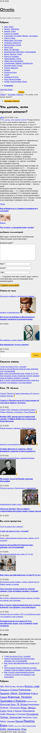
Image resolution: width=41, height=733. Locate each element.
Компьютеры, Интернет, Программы (20, 52)
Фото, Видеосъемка (12, 79)
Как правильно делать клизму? (11, 340)
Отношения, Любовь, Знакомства (18, 63)
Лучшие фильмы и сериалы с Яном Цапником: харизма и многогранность (18, 450)
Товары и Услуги (11, 77)
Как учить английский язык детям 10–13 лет (19, 373)
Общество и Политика (13, 61)
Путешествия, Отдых (13, 65)
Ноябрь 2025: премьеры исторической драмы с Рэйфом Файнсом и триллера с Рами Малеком (18, 410)
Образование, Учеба (12, 59)
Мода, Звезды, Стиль (13, 54)
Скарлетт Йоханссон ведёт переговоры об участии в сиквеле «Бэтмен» (19, 401)
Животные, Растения (13, 40)
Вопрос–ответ (10, 31)
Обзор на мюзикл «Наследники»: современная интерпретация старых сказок (20, 510)
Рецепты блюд (10, 72)
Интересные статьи (12, 45)
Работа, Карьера (11, 68)
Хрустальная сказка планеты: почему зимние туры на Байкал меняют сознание (19, 377)
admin (2, 117)
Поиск (2, 351)
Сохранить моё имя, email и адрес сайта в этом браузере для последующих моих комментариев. (19, 278)
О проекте (8, 85)
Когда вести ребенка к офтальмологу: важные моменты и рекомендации (17, 318)
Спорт (6, 75)
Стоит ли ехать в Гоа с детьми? (13, 366)
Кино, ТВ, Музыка (11, 49)
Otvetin (7, 10)
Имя (2, 264)
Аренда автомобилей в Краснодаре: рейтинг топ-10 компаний (16, 546)
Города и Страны (11, 33)
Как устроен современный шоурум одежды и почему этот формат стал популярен (19, 381)
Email (3, 268)
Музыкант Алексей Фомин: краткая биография (17, 458)
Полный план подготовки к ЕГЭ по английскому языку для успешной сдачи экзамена (20, 615)
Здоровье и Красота (12, 43)
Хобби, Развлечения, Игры (15, 81)
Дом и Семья (9, 38)
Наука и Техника (11, 56)
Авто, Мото (8, 27)
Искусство (8, 47)
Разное (7, 70)
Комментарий (6, 243)
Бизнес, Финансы (11, 29)
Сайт (2, 272)
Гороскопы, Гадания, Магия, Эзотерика (21, 36)
